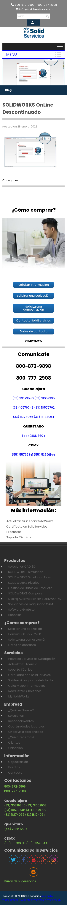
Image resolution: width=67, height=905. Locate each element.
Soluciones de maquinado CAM (30, 604)
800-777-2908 (15, 791)
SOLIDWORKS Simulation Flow (29, 577)
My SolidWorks (18, 696)
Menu (11, 54)
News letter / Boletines (25, 691)
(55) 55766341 (22, 454)
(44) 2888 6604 (33, 436)
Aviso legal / (54, 899)
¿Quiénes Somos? (21, 710)
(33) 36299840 (23, 398)
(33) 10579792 (44, 407)
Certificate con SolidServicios (29, 675)
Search (20, 16)
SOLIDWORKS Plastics (23, 583)
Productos (13, 532)
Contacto (15, 772)
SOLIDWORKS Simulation (25, 572)
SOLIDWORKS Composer (26, 593)
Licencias (14, 615)
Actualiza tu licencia (22, 664)
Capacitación (18, 762)
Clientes (14, 742)
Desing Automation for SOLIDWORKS (34, 599)
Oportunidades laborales (26, 726)
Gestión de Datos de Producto (30, 588)
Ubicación (15, 748)
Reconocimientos (21, 721)
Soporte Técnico (18, 537)
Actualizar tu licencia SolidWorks (29, 521)
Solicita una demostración (27, 639)
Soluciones (16, 716)
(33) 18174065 (23, 417)
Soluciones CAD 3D (22, 566)
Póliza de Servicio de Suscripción (31, 659)
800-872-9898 (15, 786)
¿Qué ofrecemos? (21, 737)
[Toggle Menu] (60, 46)
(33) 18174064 (44, 417)
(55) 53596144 (44, 454)
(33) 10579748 (23, 407)
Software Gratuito (21, 609)
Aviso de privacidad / (33, 899)
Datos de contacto (22, 645)
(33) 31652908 (44, 398)
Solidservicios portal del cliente (30, 680)
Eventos (14, 767)
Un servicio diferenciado (25, 732)
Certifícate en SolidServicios (26, 526)
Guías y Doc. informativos (26, 686)
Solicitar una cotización (25, 629)
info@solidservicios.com (35, 9)
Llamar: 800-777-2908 (24, 634)
